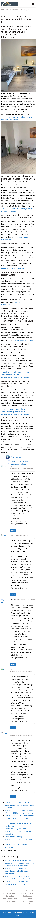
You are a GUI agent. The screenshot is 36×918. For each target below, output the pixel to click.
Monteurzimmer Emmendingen (13, 268)
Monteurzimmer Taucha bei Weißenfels (21, 469)
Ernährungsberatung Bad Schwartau (15, 377)
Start (2, 9)
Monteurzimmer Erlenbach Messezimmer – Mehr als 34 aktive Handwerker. (18, 823)
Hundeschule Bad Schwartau (13, 372)
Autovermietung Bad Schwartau (13, 412)
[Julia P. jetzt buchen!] (4, 735)
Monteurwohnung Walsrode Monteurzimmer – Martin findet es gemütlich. (18, 831)
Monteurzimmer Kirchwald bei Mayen (21, 671)
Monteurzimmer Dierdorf (22, 535)
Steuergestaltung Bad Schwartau (15, 409)
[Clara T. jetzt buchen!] (4, 537)
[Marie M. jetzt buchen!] (4, 602)
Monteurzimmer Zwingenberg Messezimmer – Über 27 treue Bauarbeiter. (16, 871)
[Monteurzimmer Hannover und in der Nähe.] (9, 4)
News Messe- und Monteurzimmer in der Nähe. (17, 9)
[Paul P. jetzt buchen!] (4, 671)
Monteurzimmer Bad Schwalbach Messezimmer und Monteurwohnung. (10, 896)
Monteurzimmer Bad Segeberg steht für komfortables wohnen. (27, 897)
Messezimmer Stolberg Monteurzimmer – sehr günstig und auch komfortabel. (18, 839)
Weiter (13, 530)
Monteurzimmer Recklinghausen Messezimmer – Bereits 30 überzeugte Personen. (19, 805)
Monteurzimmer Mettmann (22, 340)
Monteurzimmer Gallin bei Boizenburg (21, 735)
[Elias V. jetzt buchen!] (4, 468)
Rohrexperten (25, 912)
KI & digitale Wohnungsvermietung (18, 860)
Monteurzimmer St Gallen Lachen (25, 600)
